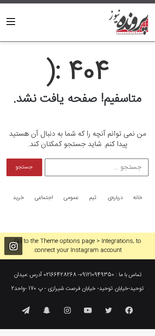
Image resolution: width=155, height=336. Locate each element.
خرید (18, 197)
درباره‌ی (115, 197)
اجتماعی (43, 197)
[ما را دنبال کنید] (13, 247)
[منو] (10, 25)
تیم (92, 197)
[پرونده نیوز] (128, 22)
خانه (138, 197)
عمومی (70, 197)
